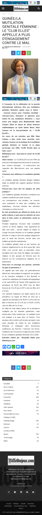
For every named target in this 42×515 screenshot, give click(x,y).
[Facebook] (9, 492)
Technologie (8, 437)
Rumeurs (7, 424)
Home (4, 14)
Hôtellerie (7, 404)
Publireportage (9, 421)
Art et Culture (8, 387)
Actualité (7, 384)
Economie (7, 397)
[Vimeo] (21, 492)
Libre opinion (8, 407)
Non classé (8, 410)
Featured (7, 400)
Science (6, 427)
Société (10, 14)
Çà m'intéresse (9, 390)
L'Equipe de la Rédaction (12, 46)
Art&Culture (8, 506)
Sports (6, 434)
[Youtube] (33, 492)
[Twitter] (15, 492)
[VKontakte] (27, 492)
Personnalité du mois (11, 414)
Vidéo (6, 441)
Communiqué (8, 394)
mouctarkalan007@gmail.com (21, 486)
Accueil (8, 504)
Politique (7, 417)
